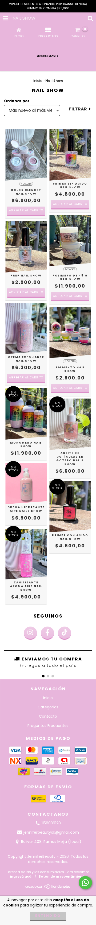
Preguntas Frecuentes (48, 725)
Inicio (37, 80)
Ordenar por (17, 101)
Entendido (48, 915)
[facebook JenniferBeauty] (47, 633)
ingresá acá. (21, 876)
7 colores (70, 269)
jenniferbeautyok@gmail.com (51, 832)
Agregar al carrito (26, 210)
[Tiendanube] (48, 888)
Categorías (48, 707)
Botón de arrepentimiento (62, 876)
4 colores (26, 183)
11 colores (70, 361)
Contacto (48, 716)
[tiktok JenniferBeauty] (64, 633)
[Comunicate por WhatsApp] (85, 882)
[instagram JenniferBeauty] (30, 633)
